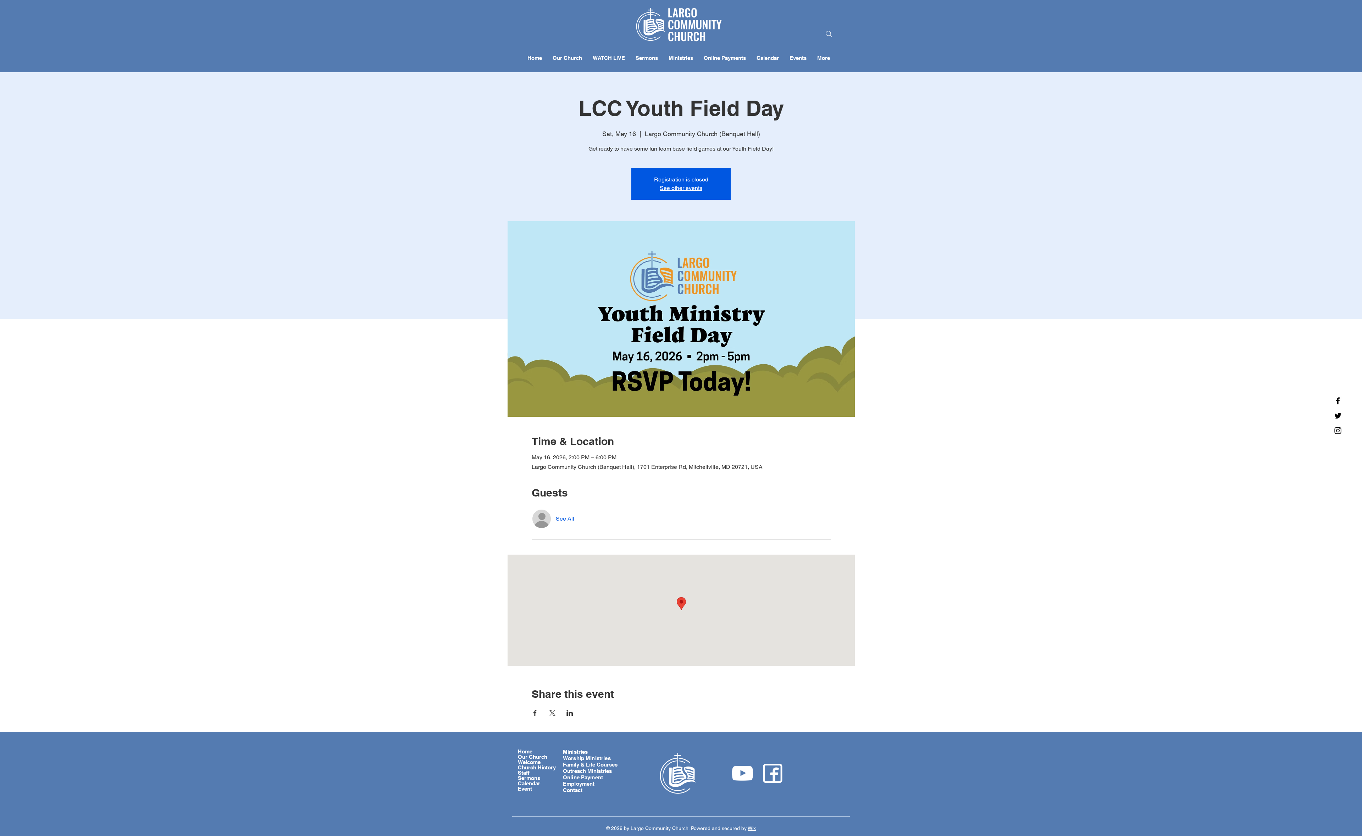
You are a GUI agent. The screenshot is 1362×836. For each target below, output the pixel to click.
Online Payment (583, 777)
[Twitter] (1337, 415)
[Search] (828, 34)
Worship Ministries (587, 758)
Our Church (532, 757)
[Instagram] (1337, 430)
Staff (524, 773)
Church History (537, 767)
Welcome (529, 762)
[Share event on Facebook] (535, 713)
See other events (681, 188)
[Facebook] (1337, 400)
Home (525, 751)
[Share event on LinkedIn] (569, 713)
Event (525, 789)
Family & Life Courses (590, 765)
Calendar (529, 783)
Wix (752, 828)
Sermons (529, 778)
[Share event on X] (552, 713)
